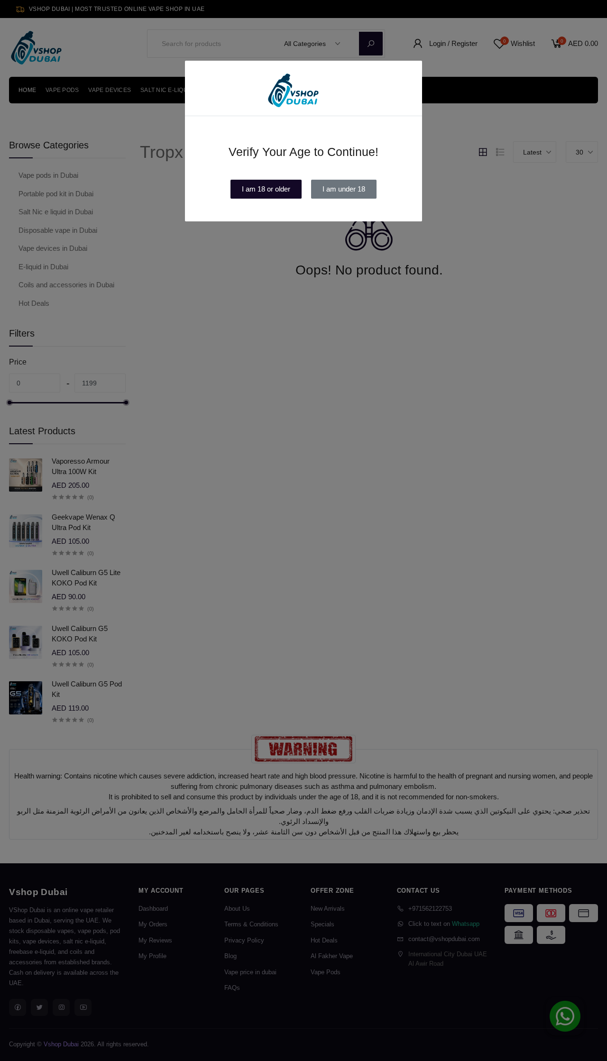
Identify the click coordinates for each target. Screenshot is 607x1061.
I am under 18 (343, 189)
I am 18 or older (266, 189)
